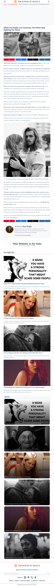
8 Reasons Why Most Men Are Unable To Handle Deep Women (19, 557)
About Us (11, 580)
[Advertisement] (27, 15)
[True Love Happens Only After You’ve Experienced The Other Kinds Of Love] (27, 338)
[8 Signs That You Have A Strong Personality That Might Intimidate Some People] (27, 269)
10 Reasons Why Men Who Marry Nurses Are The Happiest (19, 318)
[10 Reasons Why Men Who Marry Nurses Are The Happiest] (27, 304)
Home (5, 4)
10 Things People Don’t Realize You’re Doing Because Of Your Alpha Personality (24, 387)
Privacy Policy (34, 580)
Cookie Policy (42, 580)
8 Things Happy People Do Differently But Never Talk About (18, 450)
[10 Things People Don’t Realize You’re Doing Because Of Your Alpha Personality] (27, 373)
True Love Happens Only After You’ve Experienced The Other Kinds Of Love (23, 353)
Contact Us (16, 580)
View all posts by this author (23, 235)
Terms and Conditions (25, 580)
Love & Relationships (12, 4)
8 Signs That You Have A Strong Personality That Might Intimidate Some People (24, 283)
